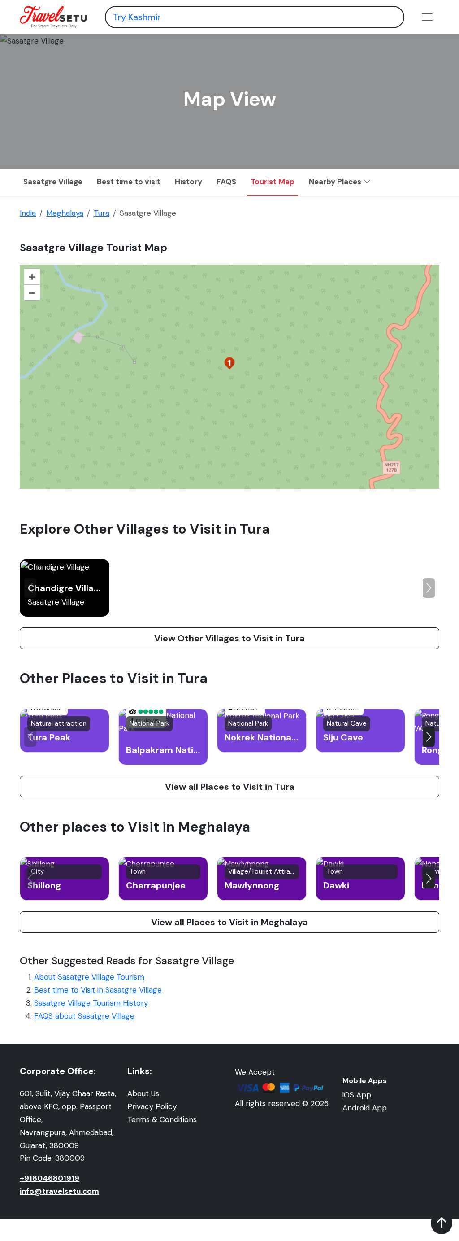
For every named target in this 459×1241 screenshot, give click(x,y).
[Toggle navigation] (427, 17)
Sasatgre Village (52, 182)
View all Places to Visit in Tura (229, 786)
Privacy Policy (152, 1106)
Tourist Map (272, 182)
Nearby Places (336, 182)
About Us (143, 1093)
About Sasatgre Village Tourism (89, 977)
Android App (364, 1108)
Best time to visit (128, 182)
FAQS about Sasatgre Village (84, 1016)
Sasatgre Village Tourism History (91, 1003)
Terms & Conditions (162, 1119)
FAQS (226, 182)
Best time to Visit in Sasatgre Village (98, 990)
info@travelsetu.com (59, 1191)
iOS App (356, 1095)
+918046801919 (49, 1178)
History (188, 182)
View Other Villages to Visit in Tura (229, 638)
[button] (429, 588)
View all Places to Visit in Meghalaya (229, 922)
